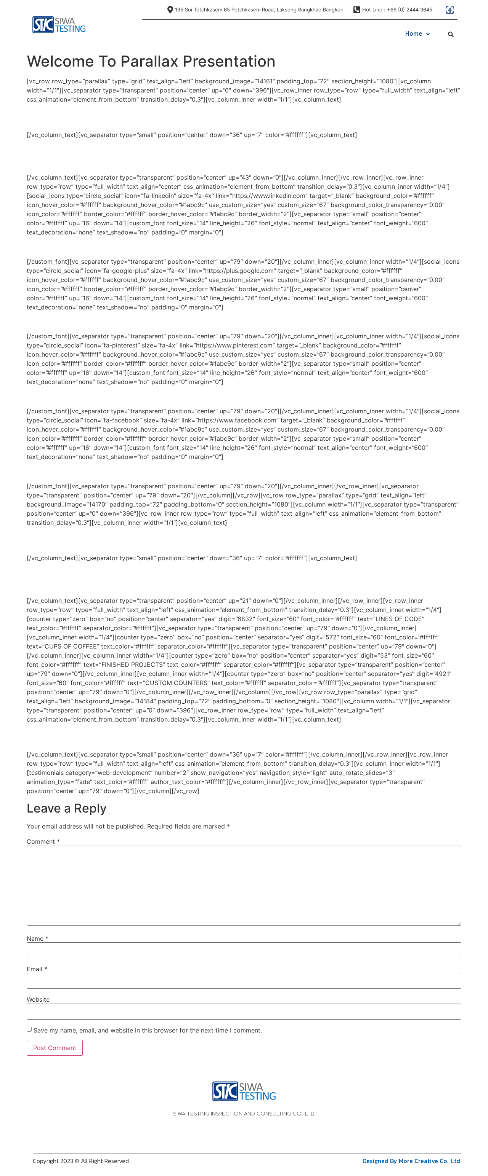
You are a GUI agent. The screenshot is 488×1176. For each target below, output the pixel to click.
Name (37, 938)
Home (413, 34)
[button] (417, 34)
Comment (43, 841)
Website (38, 999)
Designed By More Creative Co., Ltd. (412, 1160)
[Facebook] (450, 10)
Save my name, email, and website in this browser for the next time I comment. (148, 1030)
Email (37, 969)
